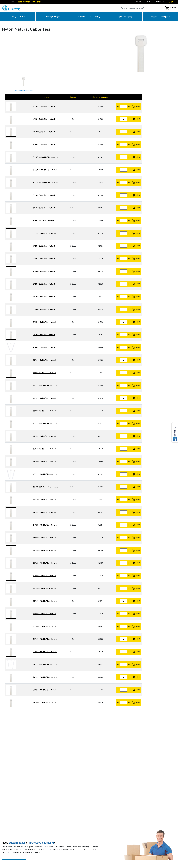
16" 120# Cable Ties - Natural (45, 563)
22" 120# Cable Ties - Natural (45, 652)
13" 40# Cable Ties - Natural (44, 449)
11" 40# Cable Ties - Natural (44, 398)
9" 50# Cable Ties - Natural (44, 347)
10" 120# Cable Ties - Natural (45, 385)
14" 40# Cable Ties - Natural (44, 499)
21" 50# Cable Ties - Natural (44, 626)
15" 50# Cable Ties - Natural (44, 537)
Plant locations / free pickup (30, 2)
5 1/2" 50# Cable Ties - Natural (45, 182)
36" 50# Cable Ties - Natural (44, 702)
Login (172, 2)
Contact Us (159, 2)
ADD (138, 106)
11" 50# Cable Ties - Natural (44, 411)
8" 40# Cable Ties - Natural (44, 296)
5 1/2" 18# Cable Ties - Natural (45, 157)
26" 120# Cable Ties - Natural (45, 677)
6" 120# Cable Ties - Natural (44, 233)
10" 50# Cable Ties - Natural (44, 373)
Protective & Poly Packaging (89, 17)
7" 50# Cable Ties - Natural (44, 271)
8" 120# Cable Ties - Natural (44, 322)
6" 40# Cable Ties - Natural (44, 208)
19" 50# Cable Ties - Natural (44, 614)
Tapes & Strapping (124, 17)
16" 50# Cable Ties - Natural (44, 550)
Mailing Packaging (53, 17)
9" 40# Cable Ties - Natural (44, 334)
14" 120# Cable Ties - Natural (45, 525)
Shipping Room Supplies (160, 17)
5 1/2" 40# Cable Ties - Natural (45, 170)
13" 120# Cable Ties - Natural (45, 474)
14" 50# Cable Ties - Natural (44, 512)
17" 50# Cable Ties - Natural (44, 575)
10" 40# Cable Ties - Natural (44, 360)
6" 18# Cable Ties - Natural (44, 195)
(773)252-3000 (8, 2)
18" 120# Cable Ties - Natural (45, 601)
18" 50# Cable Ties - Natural (44, 588)
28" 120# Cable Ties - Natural (45, 690)
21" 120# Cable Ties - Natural (45, 639)
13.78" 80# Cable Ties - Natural (45, 487)
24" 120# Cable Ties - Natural (45, 664)
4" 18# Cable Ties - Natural (44, 119)
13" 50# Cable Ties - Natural (44, 461)
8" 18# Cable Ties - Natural (44, 284)
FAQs (148, 2)
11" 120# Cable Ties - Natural (45, 423)
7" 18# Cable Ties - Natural (44, 246)
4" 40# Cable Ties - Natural (44, 132)
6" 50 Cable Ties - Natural (43, 220)
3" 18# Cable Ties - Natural (44, 106)
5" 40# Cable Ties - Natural (44, 144)
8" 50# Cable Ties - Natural (44, 309)
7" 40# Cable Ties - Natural (44, 258)
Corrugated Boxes (18, 17)
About (138, 2)
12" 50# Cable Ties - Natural (44, 436)
